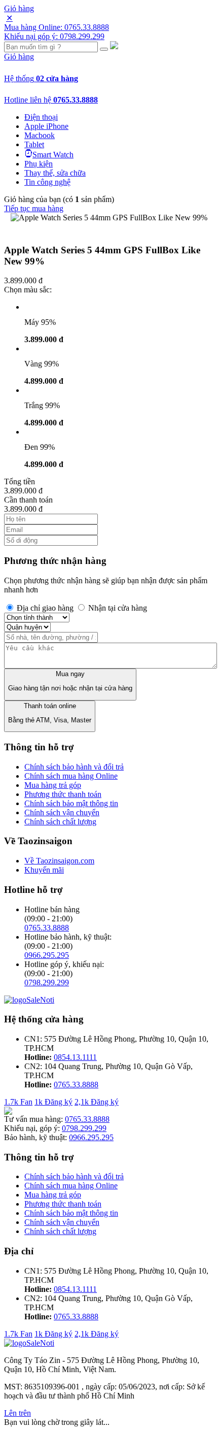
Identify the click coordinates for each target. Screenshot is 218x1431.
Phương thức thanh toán (62, 794)
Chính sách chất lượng (60, 821)
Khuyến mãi (44, 870)
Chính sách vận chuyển (61, 812)
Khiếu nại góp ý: (54, 36)
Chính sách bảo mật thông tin (71, 803)
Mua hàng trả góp (52, 785)
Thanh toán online (49, 713)
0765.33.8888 (46, 927)
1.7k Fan (18, 1101)
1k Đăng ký (53, 1101)
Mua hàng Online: (56, 27)
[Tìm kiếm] (104, 49)
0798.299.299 (46, 982)
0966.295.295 (46, 955)
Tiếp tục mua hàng (33, 208)
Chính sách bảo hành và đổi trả (74, 766)
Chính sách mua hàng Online (71, 776)
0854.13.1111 (75, 1057)
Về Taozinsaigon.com (59, 860)
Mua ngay (70, 681)
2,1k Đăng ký (97, 1101)
